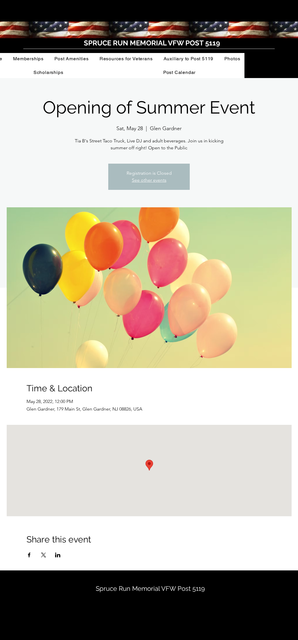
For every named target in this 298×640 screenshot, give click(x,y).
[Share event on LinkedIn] (58, 555)
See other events (149, 180)
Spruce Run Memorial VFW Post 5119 (150, 588)
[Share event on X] (43, 555)
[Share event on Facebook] (29, 555)
